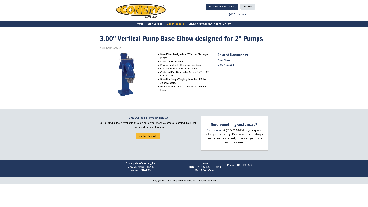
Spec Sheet (224, 60)
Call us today (214, 130)
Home (140, 24)
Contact (248, 6)
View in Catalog (226, 65)
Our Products (175, 24)
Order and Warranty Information (210, 24)
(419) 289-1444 (241, 14)
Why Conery (155, 24)
